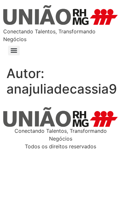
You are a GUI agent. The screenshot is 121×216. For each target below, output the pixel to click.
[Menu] (14, 50)
